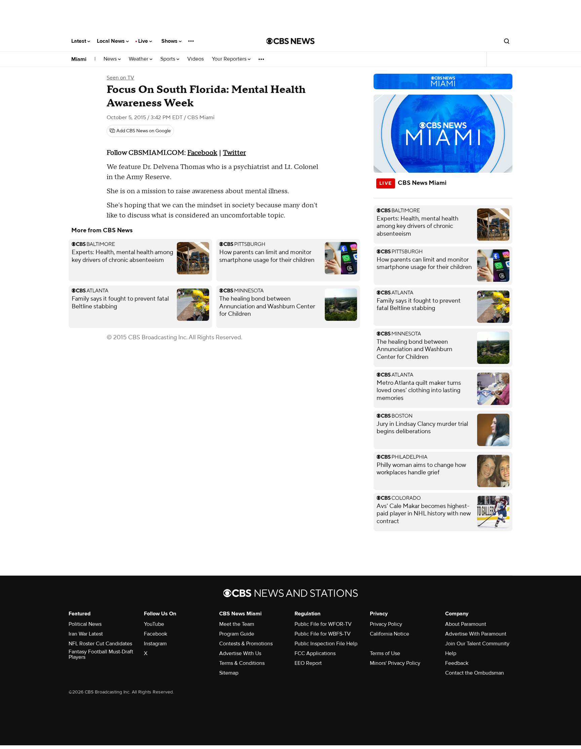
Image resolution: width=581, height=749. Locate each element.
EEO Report (308, 663)
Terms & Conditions (242, 663)
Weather (139, 59)
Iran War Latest (86, 634)
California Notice (389, 634)
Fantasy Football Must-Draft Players (101, 654)
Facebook (202, 152)
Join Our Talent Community (477, 643)
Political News (85, 624)
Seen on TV (120, 77)
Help (450, 653)
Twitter (234, 152)
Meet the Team (236, 624)
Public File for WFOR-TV (323, 624)
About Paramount (465, 624)
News (111, 59)
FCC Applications (315, 653)
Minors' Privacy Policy (395, 663)
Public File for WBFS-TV (323, 634)
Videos (195, 59)
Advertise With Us (240, 653)
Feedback (456, 663)
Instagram (155, 643)
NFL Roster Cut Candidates (100, 643)
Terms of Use (385, 653)
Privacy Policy (386, 624)
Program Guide (236, 634)
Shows (170, 41)
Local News (111, 41)
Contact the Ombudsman (474, 673)
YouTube (154, 624)
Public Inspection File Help (326, 643)
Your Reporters (230, 59)
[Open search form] (507, 41)
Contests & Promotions (246, 643)
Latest (79, 41)
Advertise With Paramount (475, 634)
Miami (78, 59)
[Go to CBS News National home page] (290, 41)
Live (143, 41)
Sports (168, 59)
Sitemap (228, 673)
